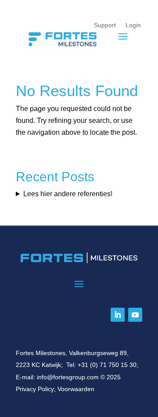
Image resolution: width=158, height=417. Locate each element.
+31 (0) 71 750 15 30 (107, 364)
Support (105, 25)
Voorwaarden (75, 388)
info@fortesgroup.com (68, 377)
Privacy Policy (35, 388)
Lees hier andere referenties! (67, 194)
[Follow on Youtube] (135, 315)
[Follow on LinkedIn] (118, 315)
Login (133, 25)
